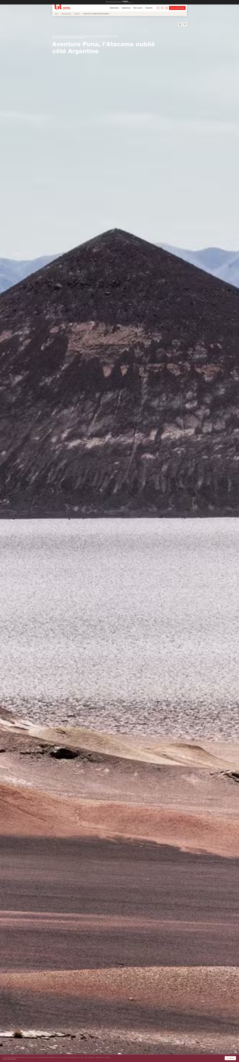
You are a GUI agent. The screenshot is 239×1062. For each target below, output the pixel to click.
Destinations (114, 8)
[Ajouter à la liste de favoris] (185, 24)
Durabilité (148, 8)
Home (56, 13)
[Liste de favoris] (158, 8)
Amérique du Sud (66, 13)
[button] (162, 8)
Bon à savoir (138, 8)
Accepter (230, 1058)
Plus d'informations (9, 1059)
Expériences (126, 8)
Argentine (77, 13)
